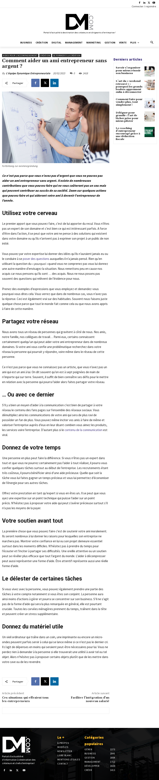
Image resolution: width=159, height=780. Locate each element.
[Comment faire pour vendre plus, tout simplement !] (150, 103)
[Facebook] (139, 3)
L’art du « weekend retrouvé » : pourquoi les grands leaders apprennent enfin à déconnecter (129, 87)
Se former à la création (67, 55)
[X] (149, 3)
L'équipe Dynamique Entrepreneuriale (28, 73)
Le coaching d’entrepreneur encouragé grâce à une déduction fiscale (128, 134)
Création (45, 55)
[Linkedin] (144, 3)
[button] (152, 42)
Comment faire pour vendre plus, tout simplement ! (129, 102)
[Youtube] (153, 3)
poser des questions (36, 259)
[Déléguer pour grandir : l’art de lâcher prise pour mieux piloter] (150, 116)
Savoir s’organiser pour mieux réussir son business (128, 70)
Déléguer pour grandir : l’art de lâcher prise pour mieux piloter (127, 117)
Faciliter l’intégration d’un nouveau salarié (90, 699)
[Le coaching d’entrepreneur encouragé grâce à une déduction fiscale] (150, 132)
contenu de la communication (83, 430)
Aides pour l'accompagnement (20, 55)
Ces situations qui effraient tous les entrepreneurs (25, 699)
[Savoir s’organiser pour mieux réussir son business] (150, 71)
